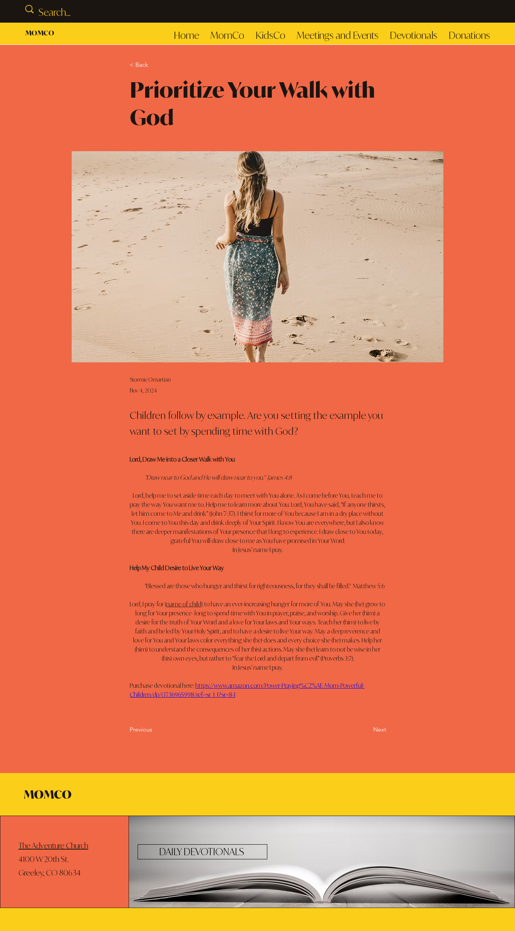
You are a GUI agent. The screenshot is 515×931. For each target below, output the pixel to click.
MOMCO (39, 33)
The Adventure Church (53, 845)
